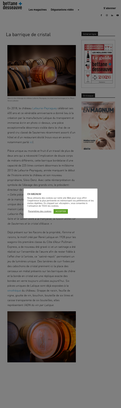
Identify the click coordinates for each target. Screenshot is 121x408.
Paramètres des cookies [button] (39, 211)
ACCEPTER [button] (61, 211)
